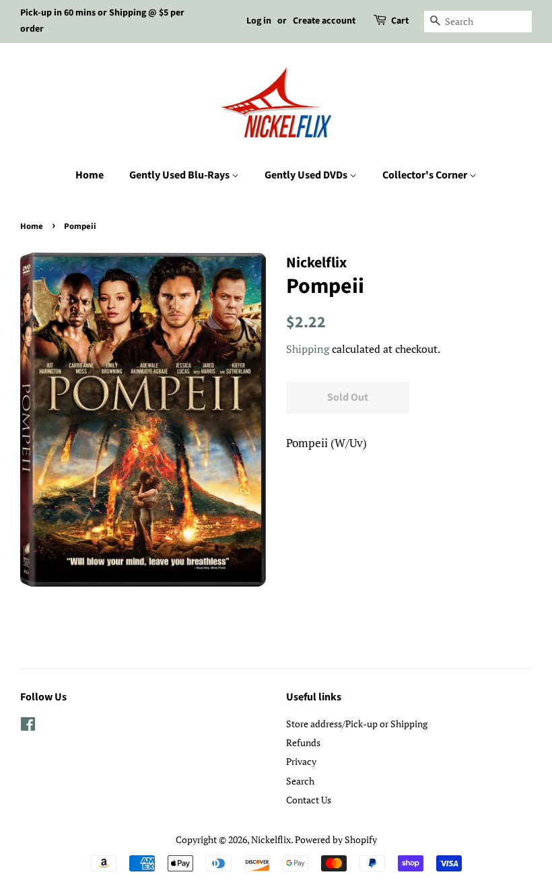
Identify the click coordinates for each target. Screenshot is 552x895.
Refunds (303, 742)
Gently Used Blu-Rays (180, 175)
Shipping (307, 348)
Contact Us (308, 799)
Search (300, 780)
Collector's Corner (425, 175)
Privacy (301, 761)
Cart (400, 21)
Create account (324, 21)
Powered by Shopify (336, 839)
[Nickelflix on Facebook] (28, 726)
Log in (258, 21)
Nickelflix (271, 839)
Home (89, 175)
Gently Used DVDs (307, 175)
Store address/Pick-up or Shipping (356, 723)
